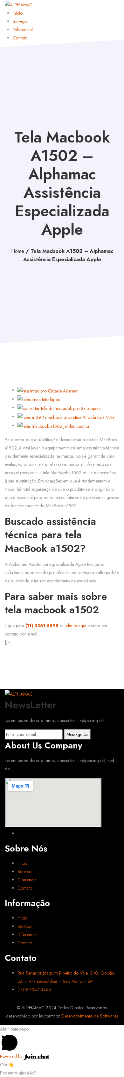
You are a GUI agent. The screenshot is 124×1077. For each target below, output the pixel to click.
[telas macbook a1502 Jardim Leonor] (53, 425)
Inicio (18, 13)
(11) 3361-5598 (42, 625)
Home (17, 251)
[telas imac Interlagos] (38, 399)
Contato (20, 38)
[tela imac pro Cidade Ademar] (47, 390)
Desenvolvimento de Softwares (89, 1016)
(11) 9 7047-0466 (34, 989)
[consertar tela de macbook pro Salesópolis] (59, 408)
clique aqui (76, 625)
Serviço (20, 21)
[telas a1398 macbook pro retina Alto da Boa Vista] (65, 416)
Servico (24, 871)
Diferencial (23, 29)
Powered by (12, 1056)
